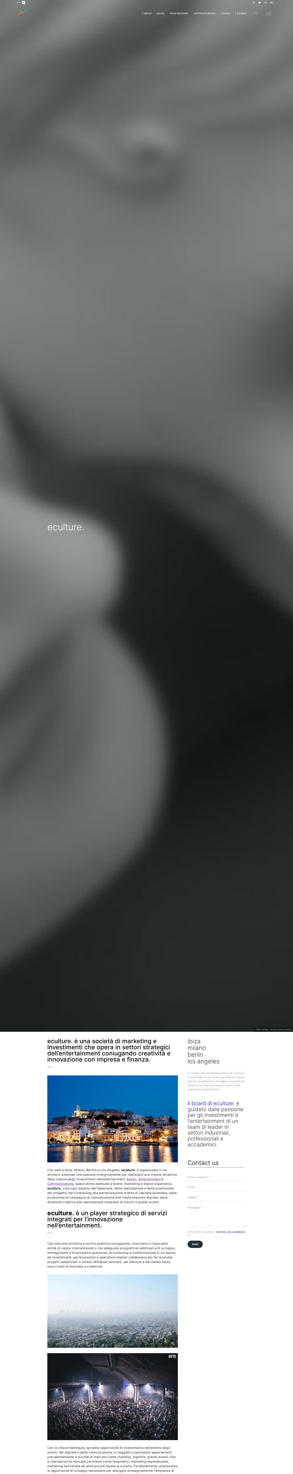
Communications (60, 1184)
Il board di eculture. (211, 1103)
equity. (161, 13)
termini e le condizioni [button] (231, 1232)
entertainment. (179, 13)
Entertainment (150, 1179)
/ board (225, 13)
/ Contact (241, 13)
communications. (205, 13)
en (18, 2)
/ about (147, 13)
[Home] (22, 13)
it (23, 2)
